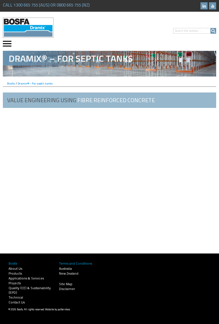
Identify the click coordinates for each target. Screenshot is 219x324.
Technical (16, 297)
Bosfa (28, 27)
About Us (15, 268)
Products (15, 273)
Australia (65, 268)
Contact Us (17, 302)
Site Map (65, 284)
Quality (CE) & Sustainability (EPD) (30, 290)
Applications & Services (26, 278)
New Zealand (68, 273)
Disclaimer (67, 288)
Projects (15, 283)
